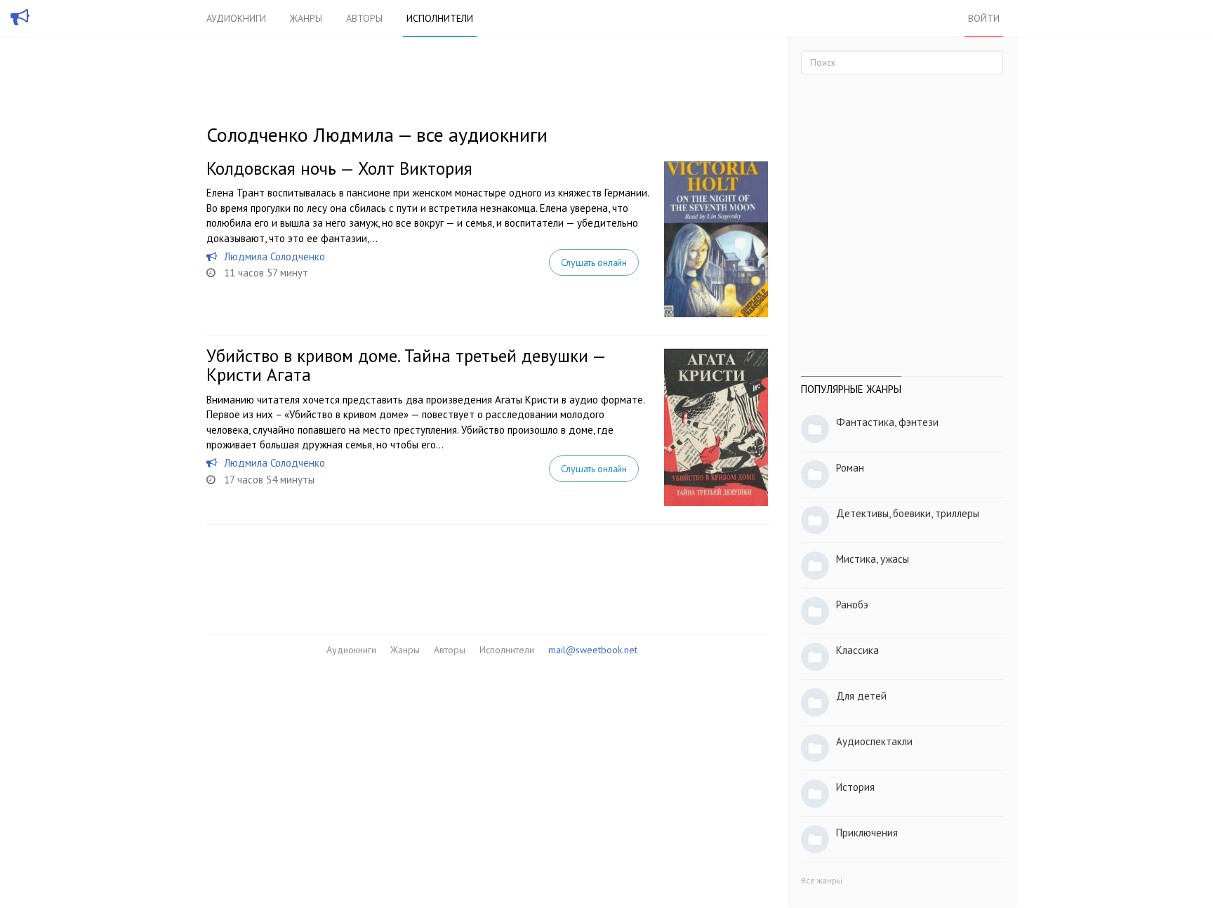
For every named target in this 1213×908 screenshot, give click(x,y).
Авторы (364, 18)
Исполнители (439, 18)
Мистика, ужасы (872, 559)
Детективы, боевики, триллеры (907, 513)
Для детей (861, 695)
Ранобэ (852, 604)
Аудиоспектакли (874, 741)
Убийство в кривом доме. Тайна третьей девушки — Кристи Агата (405, 366)
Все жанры (821, 880)
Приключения (867, 832)
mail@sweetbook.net (592, 649)
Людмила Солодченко (274, 256)
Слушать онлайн (594, 262)
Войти (984, 18)
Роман (850, 467)
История (855, 787)
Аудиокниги (236, 18)
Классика (857, 650)
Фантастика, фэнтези (887, 422)
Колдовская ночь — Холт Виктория (339, 168)
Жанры (306, 18)
